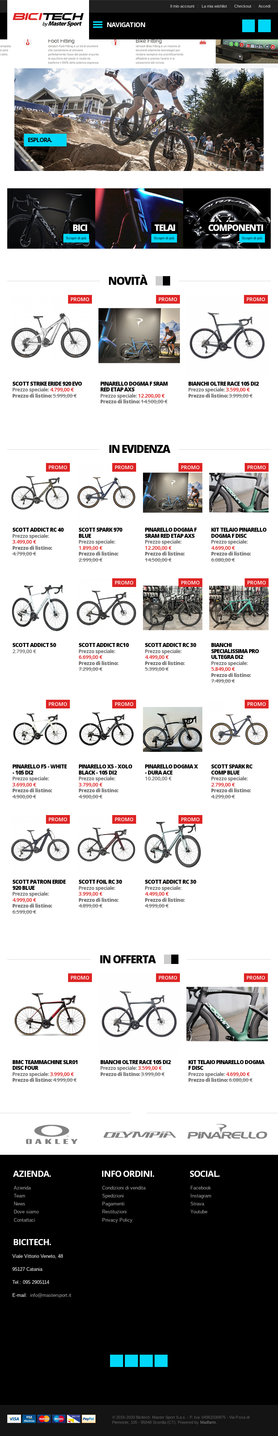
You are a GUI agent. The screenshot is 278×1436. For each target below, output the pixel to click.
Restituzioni (114, 1211)
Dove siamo (26, 1211)
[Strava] (146, 1361)
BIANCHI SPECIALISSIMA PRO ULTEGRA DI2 (235, 650)
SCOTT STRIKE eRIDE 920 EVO (47, 383)
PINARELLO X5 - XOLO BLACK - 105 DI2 (105, 769)
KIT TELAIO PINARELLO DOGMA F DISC (238, 532)
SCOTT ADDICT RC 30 (170, 644)
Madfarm (208, 1422)
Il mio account (182, 6)
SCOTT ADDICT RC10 (104, 644)
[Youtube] (161, 1361)
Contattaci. (46, 111)
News (19, 1203)
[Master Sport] (48, 19)
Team (19, 1196)
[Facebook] (116, 1361)
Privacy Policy (117, 1220)
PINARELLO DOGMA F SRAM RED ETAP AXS (134, 386)
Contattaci (24, 1220)
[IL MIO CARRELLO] (264, 26)
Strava (197, 1203)
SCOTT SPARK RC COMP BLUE (231, 769)
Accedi (264, 6)
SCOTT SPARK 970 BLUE (100, 532)
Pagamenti (113, 1203)
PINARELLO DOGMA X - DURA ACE (171, 769)
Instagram (200, 1196)
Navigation (125, 24)
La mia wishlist (214, 6)
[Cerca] (248, 26)
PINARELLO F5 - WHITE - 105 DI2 (39, 769)
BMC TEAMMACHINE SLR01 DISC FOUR (45, 1065)
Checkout (242, 6)
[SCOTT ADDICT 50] (40, 608)
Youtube (198, 1211)
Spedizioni (113, 1196)
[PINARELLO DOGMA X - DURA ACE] (172, 729)
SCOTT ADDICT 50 (34, 644)
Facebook (200, 1188)
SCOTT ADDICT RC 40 (37, 529)
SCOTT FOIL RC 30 (100, 881)
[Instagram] (131, 1361)
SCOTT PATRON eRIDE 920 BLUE (39, 884)
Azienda (22, 1188)
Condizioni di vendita (124, 1188)
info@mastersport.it (50, 1295)
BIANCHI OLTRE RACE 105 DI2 (223, 383)
